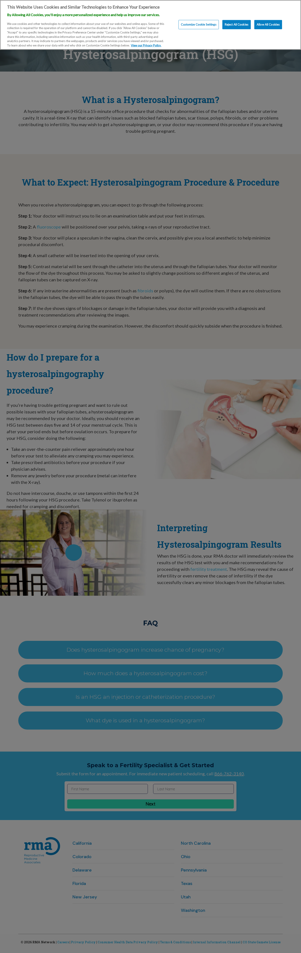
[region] (150, 25)
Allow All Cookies (268, 24)
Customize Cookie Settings (198, 24)
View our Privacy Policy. (146, 45)
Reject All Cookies (236, 24)
